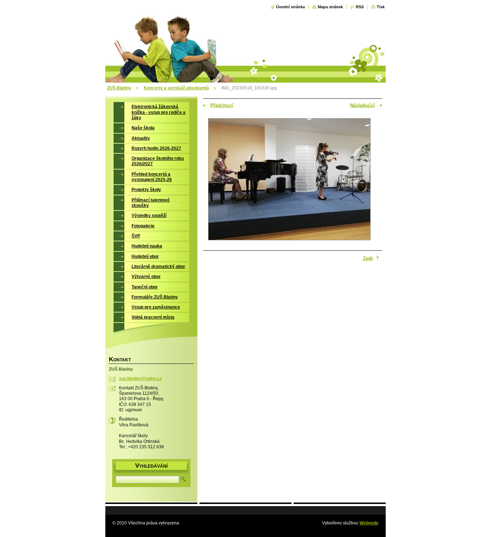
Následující (362, 105)
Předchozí (221, 105)
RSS (360, 7)
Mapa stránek (330, 7)
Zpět (368, 258)
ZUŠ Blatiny (119, 88)
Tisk (381, 7)
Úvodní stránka (290, 7)
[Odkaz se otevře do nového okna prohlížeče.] (289, 180)
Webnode (368, 523)
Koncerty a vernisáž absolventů (176, 88)
